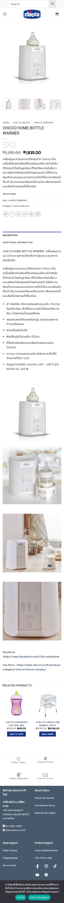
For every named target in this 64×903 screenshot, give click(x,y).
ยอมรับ (20, 897)
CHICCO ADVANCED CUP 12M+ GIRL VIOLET (16, 724)
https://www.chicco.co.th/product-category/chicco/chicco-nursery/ (32, 667)
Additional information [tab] (18, 242)
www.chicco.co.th (15, 830)
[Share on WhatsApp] (6, 214)
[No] (59, 893)
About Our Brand (44, 798)
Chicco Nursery (44, 122)
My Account (9, 865)
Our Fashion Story (45, 805)
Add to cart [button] (16, 734)
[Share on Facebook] (12, 214)
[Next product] (6, 144)
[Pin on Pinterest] (31, 214)
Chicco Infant (21, 122)
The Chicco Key (43, 858)
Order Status (10, 850)
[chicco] (32, 14)
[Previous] (6, 89)
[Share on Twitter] (19, 214)
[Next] (15, 89)
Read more (47, 734)
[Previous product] (12, 144)
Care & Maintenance (46, 850)
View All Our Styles (45, 813)
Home (6, 122)
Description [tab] (10, 235)
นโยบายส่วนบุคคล (39, 897)
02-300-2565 (14, 826)
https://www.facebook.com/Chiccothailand (31, 656)
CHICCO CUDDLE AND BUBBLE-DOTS (48, 724)
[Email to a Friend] (25, 214)
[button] (5, 14)
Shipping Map (10, 858)
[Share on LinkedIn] (38, 214)
